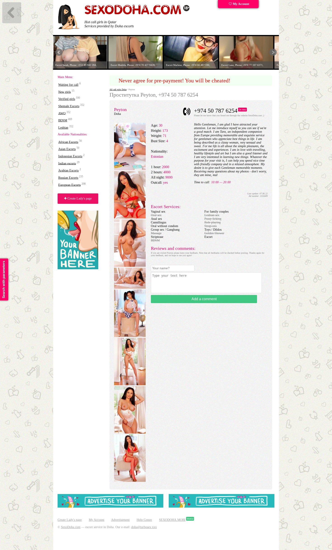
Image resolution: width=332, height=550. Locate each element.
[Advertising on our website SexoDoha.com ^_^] (110, 506)
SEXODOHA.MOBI (172, 520)
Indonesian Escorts (70, 156)
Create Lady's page (79, 198)
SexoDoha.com (70, 527)
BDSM (62, 120)
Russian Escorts (68, 177)
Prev (59, 52)
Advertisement (120, 520)
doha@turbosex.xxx (144, 527)
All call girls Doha (118, 89)
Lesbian (63, 127)
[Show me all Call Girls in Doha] (137, 13)
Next (273, 52)
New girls (64, 91)
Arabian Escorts (68, 170)
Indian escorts (67, 163)
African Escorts (68, 142)
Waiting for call (68, 84)
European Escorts (69, 184)
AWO (61, 113)
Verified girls (66, 99)
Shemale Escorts (68, 106)
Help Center (144, 520)
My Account (240, 4)
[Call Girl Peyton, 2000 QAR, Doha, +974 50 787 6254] (130, 217)
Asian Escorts (67, 149)
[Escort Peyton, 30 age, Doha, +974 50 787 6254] (130, 169)
